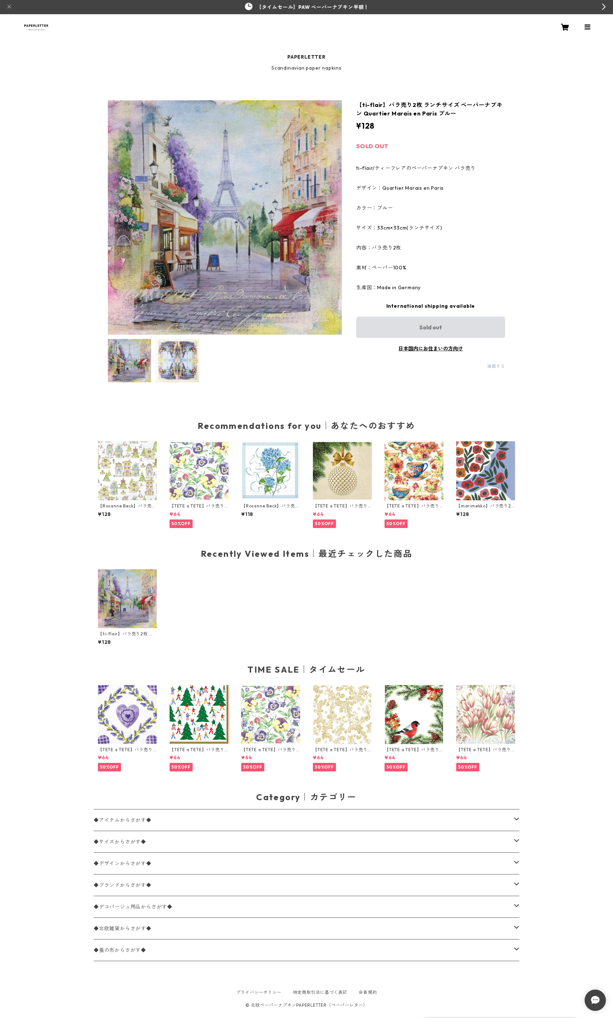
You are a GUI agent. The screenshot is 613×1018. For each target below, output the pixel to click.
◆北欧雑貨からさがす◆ (122, 928)
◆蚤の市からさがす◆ (120, 950)
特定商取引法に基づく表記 (320, 992)
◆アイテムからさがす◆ (122, 820)
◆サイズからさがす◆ (120, 842)
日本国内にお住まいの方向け (430, 348)
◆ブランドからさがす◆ (122, 885)
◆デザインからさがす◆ (122, 863)
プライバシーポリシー (259, 992)
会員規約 (368, 992)
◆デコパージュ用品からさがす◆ (133, 907)
